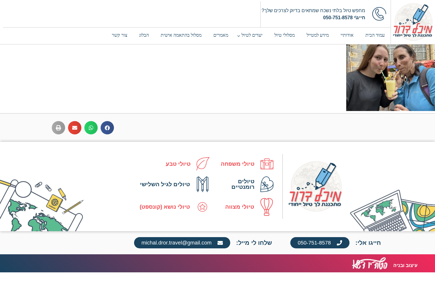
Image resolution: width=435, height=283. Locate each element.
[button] (107, 127)
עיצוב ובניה (405, 265)
